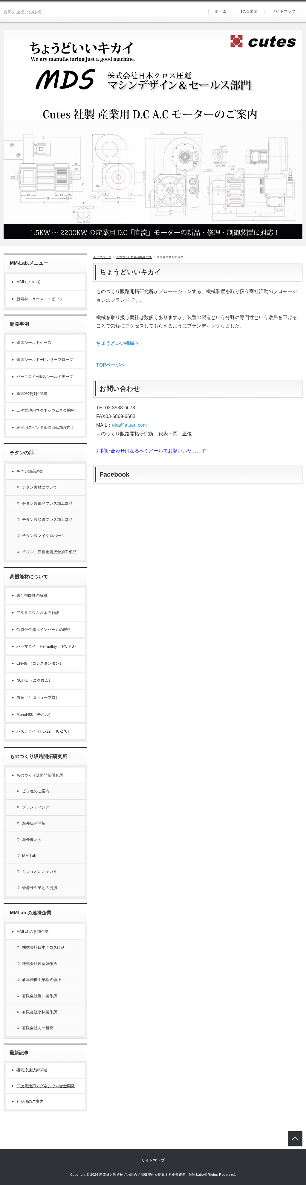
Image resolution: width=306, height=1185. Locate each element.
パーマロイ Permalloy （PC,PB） (47, 646)
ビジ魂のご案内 (35, 791)
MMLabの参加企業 (32, 931)
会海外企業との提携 (39, 887)
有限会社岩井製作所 (39, 996)
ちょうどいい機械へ (117, 343)
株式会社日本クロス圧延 (43, 947)
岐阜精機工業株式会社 (41, 979)
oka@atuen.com (129, 425)
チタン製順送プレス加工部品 (47, 519)
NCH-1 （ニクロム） (34, 680)
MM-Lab (29, 855)
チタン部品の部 (30, 471)
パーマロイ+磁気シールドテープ (44, 376)
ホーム (221, 11)
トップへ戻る (295, 1138)
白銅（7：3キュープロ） (37, 697)
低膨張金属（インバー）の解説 (43, 629)
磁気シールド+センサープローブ (44, 359)
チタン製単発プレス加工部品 (47, 503)
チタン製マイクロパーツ (43, 535)
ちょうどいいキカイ (39, 871)
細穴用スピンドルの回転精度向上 (45, 427)
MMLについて (28, 282)
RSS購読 (249, 11)
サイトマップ (284, 11)
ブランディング (35, 807)
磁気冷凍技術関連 (32, 393)
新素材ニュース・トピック (39, 299)
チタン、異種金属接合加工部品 (49, 552)
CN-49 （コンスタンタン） (39, 663)
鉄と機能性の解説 (32, 595)
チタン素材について (39, 487)
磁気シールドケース (33, 342)
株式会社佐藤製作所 (39, 963)
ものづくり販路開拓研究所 (39, 775)
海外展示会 (32, 839)
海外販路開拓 (33, 823)
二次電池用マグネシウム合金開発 (45, 410)
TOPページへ (110, 364)
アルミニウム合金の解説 (37, 612)
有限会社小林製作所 (39, 1012)
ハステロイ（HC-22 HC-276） (43, 731)
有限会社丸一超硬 (37, 1028)
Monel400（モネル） (34, 714)
